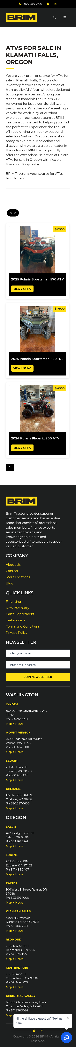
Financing (13, 601)
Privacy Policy (16, 633)
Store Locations (18, 577)
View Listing (22, 288)
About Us (13, 565)
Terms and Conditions (23, 626)
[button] (54, 17)
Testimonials (15, 620)
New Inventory (17, 608)
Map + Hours (14, 724)
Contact (12, 571)
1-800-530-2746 (32, 3)
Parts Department (20, 614)
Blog (9, 583)
